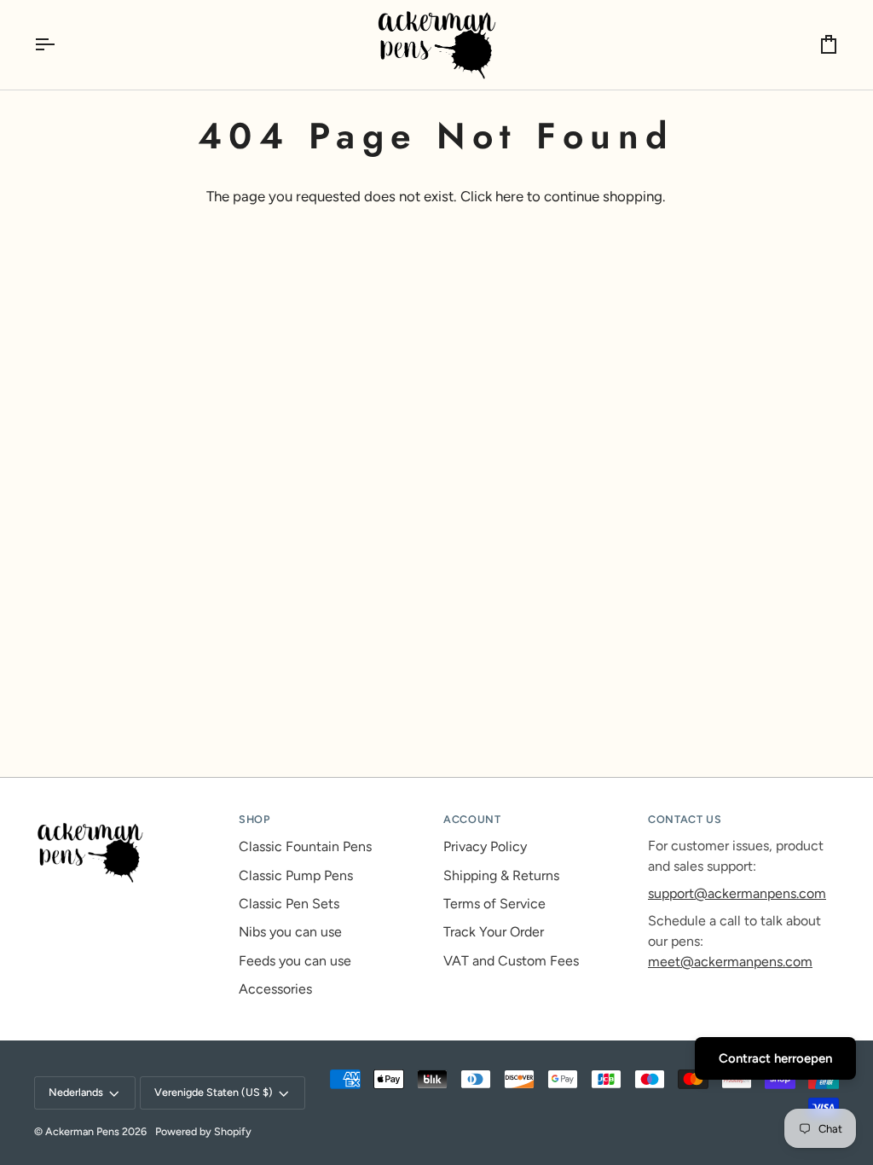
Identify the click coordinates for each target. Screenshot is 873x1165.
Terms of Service (494, 903)
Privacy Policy (485, 846)
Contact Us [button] (684, 819)
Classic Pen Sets (289, 903)
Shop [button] (254, 819)
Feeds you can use (295, 961)
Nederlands (76, 1092)
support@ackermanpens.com (737, 893)
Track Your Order (493, 932)
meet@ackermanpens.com (730, 961)
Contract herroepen (775, 1058)
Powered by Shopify (203, 1131)
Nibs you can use (290, 932)
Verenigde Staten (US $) (213, 1092)
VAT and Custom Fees (511, 961)
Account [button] (471, 819)
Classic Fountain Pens (305, 846)
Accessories (275, 989)
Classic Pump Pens (296, 875)
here (509, 196)
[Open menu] (59, 45)
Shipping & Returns (501, 875)
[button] (129, 816)
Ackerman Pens (82, 1131)
